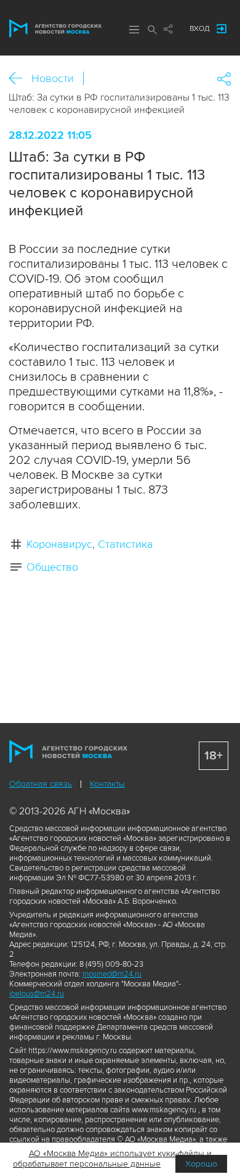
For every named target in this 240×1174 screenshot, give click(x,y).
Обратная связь (40, 784)
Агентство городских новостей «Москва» (55, 28)
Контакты (107, 784)
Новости (52, 78)
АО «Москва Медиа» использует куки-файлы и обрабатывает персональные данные (112, 1158)
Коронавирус (59, 544)
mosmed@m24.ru (112, 974)
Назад (20, 78)
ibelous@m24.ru (36, 994)
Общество (52, 567)
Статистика (125, 544)
